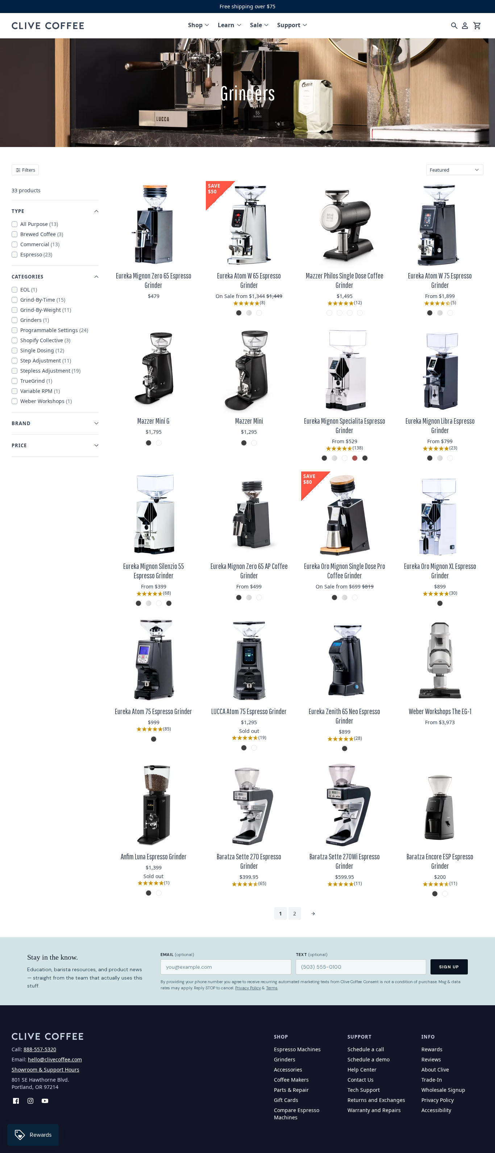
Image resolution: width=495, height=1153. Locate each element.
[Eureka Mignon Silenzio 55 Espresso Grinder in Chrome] (148, 603)
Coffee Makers (291, 1079)
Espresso (36, 254)
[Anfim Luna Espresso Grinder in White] (159, 893)
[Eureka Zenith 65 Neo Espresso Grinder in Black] (345, 748)
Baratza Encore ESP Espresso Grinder (440, 861)
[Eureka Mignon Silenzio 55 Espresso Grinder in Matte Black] (169, 603)
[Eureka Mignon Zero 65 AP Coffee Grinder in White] (259, 597)
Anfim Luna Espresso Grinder (154, 856)
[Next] (313, 913)
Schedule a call (366, 1049)
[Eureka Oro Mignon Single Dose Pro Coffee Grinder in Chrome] (345, 597)
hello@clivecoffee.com (55, 1059)
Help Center (362, 1069)
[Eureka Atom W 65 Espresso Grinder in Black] (239, 313)
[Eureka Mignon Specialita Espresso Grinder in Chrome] (334, 458)
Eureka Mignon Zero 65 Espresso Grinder (153, 280)
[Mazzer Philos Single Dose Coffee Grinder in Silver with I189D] (339, 313)
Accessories (288, 1069)
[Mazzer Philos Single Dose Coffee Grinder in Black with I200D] (350, 313)
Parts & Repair (291, 1089)
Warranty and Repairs (374, 1110)
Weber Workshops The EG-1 (440, 711)
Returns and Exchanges (376, 1100)
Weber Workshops (46, 401)
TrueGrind (36, 380)
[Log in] (465, 26)
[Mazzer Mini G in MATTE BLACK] (148, 443)
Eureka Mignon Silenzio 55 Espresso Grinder (153, 571)
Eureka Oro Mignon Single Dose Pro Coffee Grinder (344, 571)
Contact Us (361, 1079)
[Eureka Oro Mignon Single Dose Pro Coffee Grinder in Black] (334, 597)
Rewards (431, 1049)
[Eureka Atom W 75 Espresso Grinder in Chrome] (440, 313)
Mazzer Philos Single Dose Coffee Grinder (344, 280)
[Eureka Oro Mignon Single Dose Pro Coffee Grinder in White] (355, 597)
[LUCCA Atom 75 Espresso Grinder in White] (254, 748)
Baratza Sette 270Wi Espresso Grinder (344, 861)
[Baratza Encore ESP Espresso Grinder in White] (445, 894)
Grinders (34, 319)
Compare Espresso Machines (296, 1114)
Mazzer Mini (249, 420)
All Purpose (39, 224)
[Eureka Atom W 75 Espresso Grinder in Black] (430, 313)
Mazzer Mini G (153, 420)
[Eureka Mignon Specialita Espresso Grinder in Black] (324, 458)
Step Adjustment (45, 360)
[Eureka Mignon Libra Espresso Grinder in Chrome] (440, 458)
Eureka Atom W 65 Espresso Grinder (249, 280)
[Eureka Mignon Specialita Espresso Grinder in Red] (355, 458)
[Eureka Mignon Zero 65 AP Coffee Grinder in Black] (239, 597)
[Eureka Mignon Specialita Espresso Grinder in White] (345, 458)
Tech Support (364, 1089)
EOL (28, 289)
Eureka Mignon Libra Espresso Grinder (440, 425)
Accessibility (436, 1110)
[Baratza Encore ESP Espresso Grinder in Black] (435, 894)
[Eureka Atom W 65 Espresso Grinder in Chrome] (249, 313)
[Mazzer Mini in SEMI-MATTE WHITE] (254, 443)
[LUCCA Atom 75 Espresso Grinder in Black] (244, 748)
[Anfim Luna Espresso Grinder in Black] (148, 893)
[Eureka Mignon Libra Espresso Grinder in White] (450, 458)
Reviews (431, 1059)
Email (177, 954)
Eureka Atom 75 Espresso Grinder (153, 711)
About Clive (435, 1069)
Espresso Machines (297, 1049)
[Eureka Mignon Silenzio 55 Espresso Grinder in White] (159, 603)
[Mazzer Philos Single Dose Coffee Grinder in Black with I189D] (329, 313)
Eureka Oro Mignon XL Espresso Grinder (440, 571)
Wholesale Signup (443, 1089)
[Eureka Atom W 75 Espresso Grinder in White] (450, 313)
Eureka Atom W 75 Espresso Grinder (440, 280)
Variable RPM (40, 390)
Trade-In (431, 1079)
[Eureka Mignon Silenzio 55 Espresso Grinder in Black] (138, 603)
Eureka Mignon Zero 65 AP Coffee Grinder (249, 571)
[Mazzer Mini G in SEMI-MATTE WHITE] (159, 443)
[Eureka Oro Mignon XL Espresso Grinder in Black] (440, 603)
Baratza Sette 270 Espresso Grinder (249, 861)
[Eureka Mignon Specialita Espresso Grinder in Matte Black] (365, 458)
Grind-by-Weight (45, 309)
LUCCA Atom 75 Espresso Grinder (249, 711)
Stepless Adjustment (50, 370)
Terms (272, 987)
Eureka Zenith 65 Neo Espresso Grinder (344, 716)
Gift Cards (286, 1100)
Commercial (39, 244)
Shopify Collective (45, 340)
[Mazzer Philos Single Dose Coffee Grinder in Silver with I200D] (360, 313)
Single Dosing (42, 350)
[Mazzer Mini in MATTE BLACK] (244, 443)
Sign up (449, 967)
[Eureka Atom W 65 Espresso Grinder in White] (259, 313)
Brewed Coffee (41, 234)
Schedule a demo (369, 1059)
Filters (28, 170)
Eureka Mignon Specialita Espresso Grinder (344, 425)
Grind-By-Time (42, 299)
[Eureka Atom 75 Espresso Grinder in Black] (154, 739)
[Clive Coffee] (48, 26)
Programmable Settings (54, 330)
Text (312, 954)
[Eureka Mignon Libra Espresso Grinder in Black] (430, 458)
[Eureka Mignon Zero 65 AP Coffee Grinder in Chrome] (249, 597)
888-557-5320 (40, 1049)
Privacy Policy (248, 987)
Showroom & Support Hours (45, 1069)
